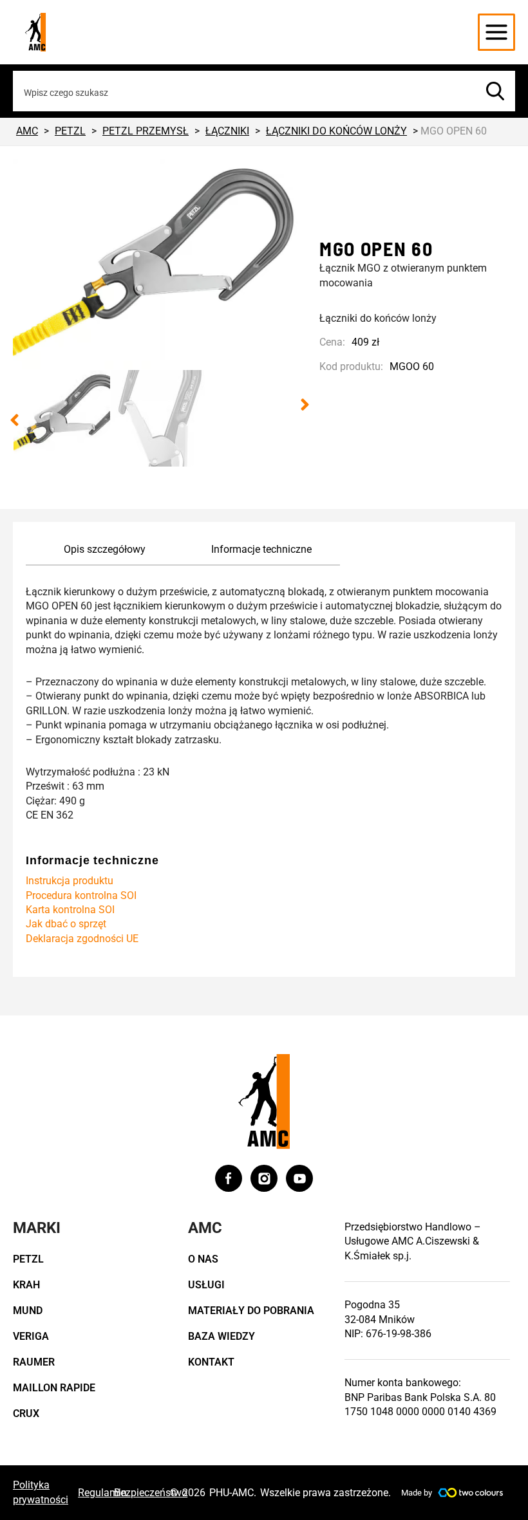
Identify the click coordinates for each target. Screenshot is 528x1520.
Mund (27, 1310)
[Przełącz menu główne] (496, 32)
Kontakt (211, 1362)
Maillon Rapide (54, 1388)
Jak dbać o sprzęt (66, 924)
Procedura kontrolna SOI (81, 895)
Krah (26, 1285)
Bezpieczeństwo (150, 1493)
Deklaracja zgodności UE (82, 938)
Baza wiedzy (221, 1336)
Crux (26, 1413)
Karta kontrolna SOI (70, 910)
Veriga (31, 1336)
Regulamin (102, 1493)
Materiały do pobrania (251, 1310)
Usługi (206, 1285)
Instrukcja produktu (69, 881)
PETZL (28, 1259)
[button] (14, 420)
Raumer (34, 1362)
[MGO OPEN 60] (159, 264)
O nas (203, 1259)
